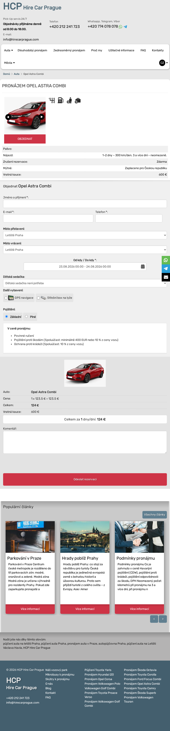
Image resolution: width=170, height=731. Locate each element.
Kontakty (158, 50)
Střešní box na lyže (59, 298)
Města (8, 63)
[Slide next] (41, 117)
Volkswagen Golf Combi (100, 688)
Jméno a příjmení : (16, 197)
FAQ (143, 50)
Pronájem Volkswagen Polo (102, 684)
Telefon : (101, 212)
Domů (6, 73)
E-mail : (8, 212)
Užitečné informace (121, 50)
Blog (48, 688)
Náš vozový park (56, 670)
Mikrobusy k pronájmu (59, 674)
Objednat (25, 139)
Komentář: (10, 428)
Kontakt (50, 693)
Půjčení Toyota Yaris (98, 670)
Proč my (96, 50)
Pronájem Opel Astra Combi (142, 684)
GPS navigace (23, 298)
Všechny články (154, 514)
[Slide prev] (8, 117)
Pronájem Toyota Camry (140, 688)
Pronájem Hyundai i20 (99, 674)
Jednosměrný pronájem (69, 50)
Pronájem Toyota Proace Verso (101, 695)
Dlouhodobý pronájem (32, 50)
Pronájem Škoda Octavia (140, 670)
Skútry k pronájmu (57, 679)
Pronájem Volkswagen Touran (138, 699)
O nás (49, 684)
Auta (7, 50)
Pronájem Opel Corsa (98, 679)
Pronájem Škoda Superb (140, 693)
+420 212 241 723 (64, 26)
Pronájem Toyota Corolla (140, 674)
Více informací (30, 609)
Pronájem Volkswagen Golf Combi (102, 704)
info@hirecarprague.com (21, 39)
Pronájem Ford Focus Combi (142, 679)
